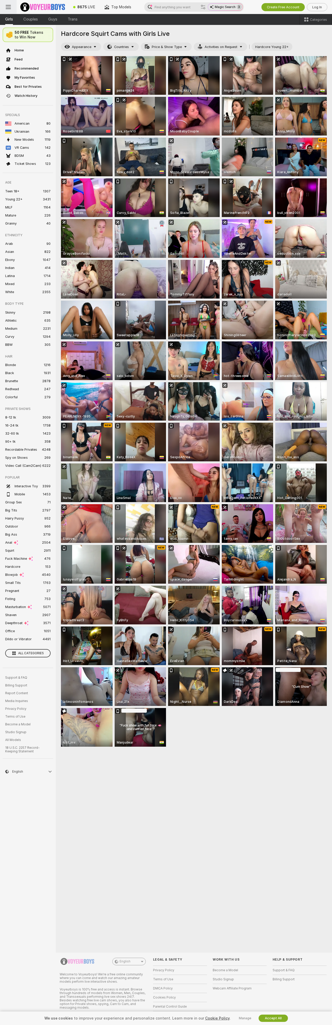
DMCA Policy (163, 988)
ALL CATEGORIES (31, 653)
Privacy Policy (15, 709)
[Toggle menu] (8, 7)
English (125, 961)
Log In (317, 7)
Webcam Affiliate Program (232, 988)
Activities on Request (221, 47)
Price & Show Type (167, 47)
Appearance (81, 47)
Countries (121, 47)
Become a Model (18, 724)
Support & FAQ (16, 677)
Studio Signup (15, 732)
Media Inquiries (16, 701)
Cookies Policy (164, 997)
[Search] (203, 7)
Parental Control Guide (170, 1006)
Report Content (16, 693)
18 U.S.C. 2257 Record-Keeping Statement (22, 749)
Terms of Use (15, 716)
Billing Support (16, 685)
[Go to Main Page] (42, 7)
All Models (13, 740)
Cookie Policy (217, 1018)
